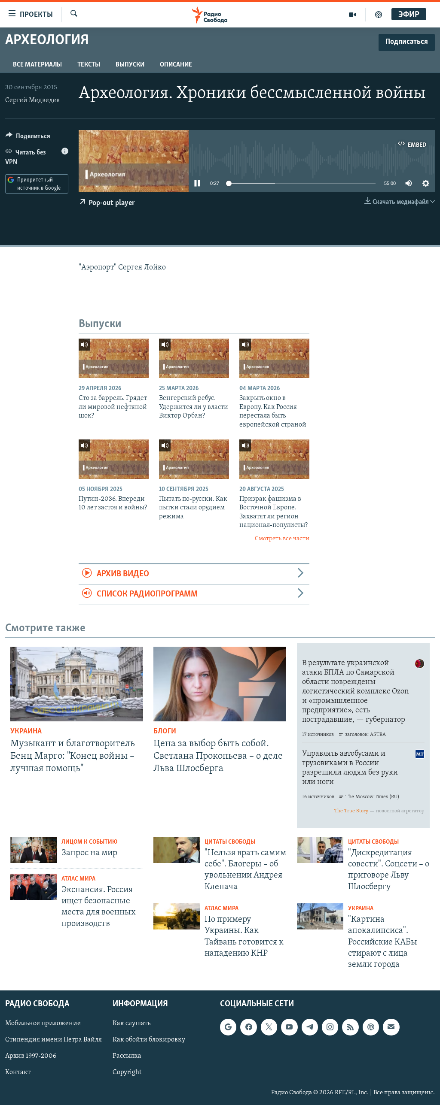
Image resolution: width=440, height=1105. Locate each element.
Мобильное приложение (43, 1023)
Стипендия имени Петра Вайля (53, 1040)
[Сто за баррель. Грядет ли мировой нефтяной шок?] (114, 358)
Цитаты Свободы (230, 842)
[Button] (28, 138)
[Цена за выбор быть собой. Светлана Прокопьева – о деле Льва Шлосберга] (219, 684)
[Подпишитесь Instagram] (330, 1027)
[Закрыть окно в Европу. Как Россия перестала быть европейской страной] (274, 358)
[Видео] (352, 14)
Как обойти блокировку (149, 1040)
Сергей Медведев (32, 100)
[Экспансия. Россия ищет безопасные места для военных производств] (33, 887)
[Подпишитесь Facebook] (248, 1027)
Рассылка (127, 1056)
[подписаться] (391, 1027)
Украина (26, 732)
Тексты (88, 64)
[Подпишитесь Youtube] (289, 1027)
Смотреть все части (282, 539)
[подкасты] (378, 14)
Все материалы (37, 64)
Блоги (164, 732)
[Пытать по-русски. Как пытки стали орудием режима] (194, 459)
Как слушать (131, 1023)
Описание (176, 64)
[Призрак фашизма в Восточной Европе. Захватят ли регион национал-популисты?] (274, 459)
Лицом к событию (89, 842)
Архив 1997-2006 (30, 1056)
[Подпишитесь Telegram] (310, 1027)
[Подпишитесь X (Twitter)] (269, 1027)
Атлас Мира (78, 879)
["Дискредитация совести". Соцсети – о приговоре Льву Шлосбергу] (320, 850)
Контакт (18, 1072)
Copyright (127, 1072)
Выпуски (130, 64)
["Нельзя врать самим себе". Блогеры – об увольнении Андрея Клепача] (176, 850)
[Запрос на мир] (33, 850)
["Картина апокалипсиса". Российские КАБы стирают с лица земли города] (320, 916)
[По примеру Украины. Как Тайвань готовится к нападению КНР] (176, 916)
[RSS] (350, 1027)
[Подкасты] (371, 1027)
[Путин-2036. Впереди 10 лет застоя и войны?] (114, 459)
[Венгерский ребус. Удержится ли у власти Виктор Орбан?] (194, 358)
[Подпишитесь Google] (228, 1027)
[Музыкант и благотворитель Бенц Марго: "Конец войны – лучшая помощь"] (76, 684)
